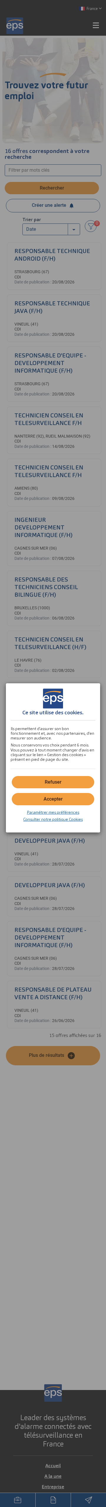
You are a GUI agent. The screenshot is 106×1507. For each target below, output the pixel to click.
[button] (53, 799)
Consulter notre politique (53, 819)
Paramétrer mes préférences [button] (53, 812)
